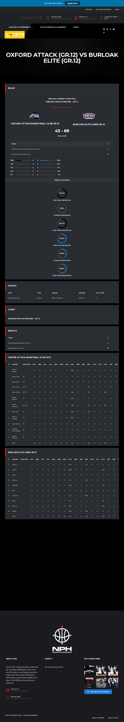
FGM (61, 364)
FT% (105, 364)
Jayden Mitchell (14, 437)
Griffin (14, 470)
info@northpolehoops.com (88, 18)
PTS (34, 364)
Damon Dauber (14, 370)
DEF (116, 364)
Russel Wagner (14, 398)
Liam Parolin (16, 424)
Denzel (14, 464)
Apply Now (72, 3)
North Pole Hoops (11, 715)
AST (45, 364)
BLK (55, 364)
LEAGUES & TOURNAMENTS (20, 27)
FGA (66, 364)
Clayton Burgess (14, 418)
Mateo (14, 511)
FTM (94, 364)
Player (15, 364)
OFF (110, 364)
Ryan (14, 501)
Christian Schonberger (16, 430)
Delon (14, 475)
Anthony (15, 496)
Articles (89, 9)
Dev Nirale (15, 411)
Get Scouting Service (103, 9)
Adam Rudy (16, 377)
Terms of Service (98, 717)
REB (39, 364)
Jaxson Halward (14, 405)
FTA (99, 364)
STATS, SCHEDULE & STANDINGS (53, 27)
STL (50, 364)
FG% (72, 364)
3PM (78, 364)
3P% (88, 364)
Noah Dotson (16, 392)
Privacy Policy (113, 717)
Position (26, 364)
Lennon (14, 506)
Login (117, 9)
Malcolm (15, 480)
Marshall (15, 485)
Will (13, 490)
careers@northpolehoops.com (61, 18)
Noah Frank (16, 387)
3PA (83, 364)
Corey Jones (15, 382)
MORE (76, 27)
